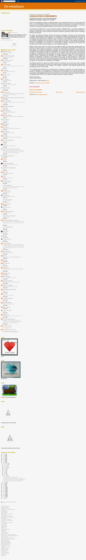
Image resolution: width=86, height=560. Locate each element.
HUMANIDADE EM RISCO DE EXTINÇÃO (11, 128)
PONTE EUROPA (7, 51)
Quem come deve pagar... (8, 252)
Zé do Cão (5, 293)
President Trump (6, 217)
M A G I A (5, 144)
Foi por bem (5, 127)
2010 (4, 492)
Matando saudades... (7, 182)
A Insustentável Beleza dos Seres (11, 220)
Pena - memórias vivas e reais (8, 539)
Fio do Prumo (4, 523)
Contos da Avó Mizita (8, 163)
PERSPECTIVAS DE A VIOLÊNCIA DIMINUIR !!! (13, 480)
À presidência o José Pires (9, 329)
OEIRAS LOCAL (6, 273)
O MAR (4, 264)
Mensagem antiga (80, 92)
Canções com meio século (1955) (10, 84)
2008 (4, 495)
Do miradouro (14, 6)
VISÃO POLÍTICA (7, 110)
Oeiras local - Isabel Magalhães (8, 534)
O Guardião (5, 70)
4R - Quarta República (8, 140)
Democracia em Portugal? (9, 215)
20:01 (48, 80)
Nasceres (5, 75)
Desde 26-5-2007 (14, 45)
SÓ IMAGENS (6, 124)
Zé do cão (3, 554)
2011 (4, 491)
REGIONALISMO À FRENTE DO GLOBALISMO (13, 478)
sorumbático (6, 79)
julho (5, 469)
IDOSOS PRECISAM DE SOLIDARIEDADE (12, 257)
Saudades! (5, 232)
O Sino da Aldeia (5, 532)
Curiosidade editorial (7, 80)
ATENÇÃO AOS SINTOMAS (8, 132)
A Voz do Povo (4, 507)
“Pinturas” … (5, 141)
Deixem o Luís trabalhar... (8, 52)
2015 (4, 486)
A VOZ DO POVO (7, 243)
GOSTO (4, 208)
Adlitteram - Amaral (5, 508)
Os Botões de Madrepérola (9, 167)
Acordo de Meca (6, 61)
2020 (4, 459)
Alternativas (6, 267)
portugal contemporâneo (9, 55)
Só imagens (4, 551)
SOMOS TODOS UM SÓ (8, 177)
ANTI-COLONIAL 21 (7, 185)
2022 (4, 456)
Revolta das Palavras (6, 543)
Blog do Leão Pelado (8, 280)
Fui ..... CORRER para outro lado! (10, 277)
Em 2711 (5, 235)
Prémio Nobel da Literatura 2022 (9, 145)
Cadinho (5, 159)
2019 (4, 460)
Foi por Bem (4, 524)
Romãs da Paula (5, 544)
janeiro (5, 482)
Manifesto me (6, 314)
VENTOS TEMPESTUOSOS (9, 196)
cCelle (4, 176)
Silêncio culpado (5, 549)
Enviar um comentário (36, 89)
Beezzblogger (4, 512)
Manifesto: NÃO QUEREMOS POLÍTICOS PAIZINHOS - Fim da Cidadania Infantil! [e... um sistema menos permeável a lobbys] (12, 321)
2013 (4, 290)
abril (5, 473)
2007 (4, 496)
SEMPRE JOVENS (7, 115)
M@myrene (5, 231)
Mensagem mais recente (36, 92)
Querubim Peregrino (5, 542)
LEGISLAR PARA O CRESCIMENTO (43, 16)
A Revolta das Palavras (8, 211)
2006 (4, 498)
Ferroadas (3, 521)
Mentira (3, 528)
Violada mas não (5, 553)
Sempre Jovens (4, 548)
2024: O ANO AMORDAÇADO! (9, 112)
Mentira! (5, 255)
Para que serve (4, 536)
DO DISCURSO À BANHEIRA (9, 71)
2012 (4, 490)
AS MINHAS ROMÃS (8, 298)
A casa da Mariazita (5, 506)
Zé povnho (3, 555)
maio (5, 472)
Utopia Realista (6, 276)
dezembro (6, 463)
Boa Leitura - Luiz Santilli (7, 513)
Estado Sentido (6, 87)
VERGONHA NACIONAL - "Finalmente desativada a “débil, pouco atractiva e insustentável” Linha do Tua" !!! (13, 223)
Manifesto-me (4, 526)
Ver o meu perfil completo (7, 40)
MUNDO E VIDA (6, 190)
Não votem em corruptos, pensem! (11, 149)
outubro (5, 466)
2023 (4, 455)
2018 (4, 462)
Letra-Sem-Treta (7, 327)
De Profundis (4, 514)
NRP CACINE (6, 263)
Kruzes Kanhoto (7, 64)
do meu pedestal (7, 204)
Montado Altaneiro (5, 529)
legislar (43, 82)
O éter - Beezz (4, 533)
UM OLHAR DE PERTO (8, 106)
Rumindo (5, 260)
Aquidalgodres (4, 511)
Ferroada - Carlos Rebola (7, 520)
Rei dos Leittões (7, 74)
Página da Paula (5, 540)
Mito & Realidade (7, 100)
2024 (4, 454)
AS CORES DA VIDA (8, 227)
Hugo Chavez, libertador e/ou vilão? (10, 286)
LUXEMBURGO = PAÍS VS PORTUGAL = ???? (12, 315)
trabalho (47, 82)
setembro (6, 467)
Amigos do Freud (7, 239)
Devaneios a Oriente (8, 60)
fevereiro (5, 475)
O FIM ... (4, 311)
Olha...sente (5, 107)
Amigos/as (5, 228)
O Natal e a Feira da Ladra (8, 295)
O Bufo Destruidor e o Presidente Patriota (11, 282)
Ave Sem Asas (6, 207)
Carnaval (5, 240)
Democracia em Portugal (6, 516)
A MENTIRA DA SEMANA (8, 173)
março (5, 474)
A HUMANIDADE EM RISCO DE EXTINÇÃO (12, 137)
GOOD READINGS (7, 302)
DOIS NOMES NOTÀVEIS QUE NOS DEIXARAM (13, 116)
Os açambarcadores (7, 212)
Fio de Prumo (6, 119)
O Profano (3, 531)
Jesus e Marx (5, 120)
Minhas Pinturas (7, 307)
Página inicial (59, 92)
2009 (4, 494)
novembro (6, 464)
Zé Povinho (5, 172)
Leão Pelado (4, 525)
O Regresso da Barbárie (8, 57)
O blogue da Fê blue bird (8, 155)
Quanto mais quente (5, 541)
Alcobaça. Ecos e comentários (8, 509)
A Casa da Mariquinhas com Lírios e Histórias (14, 97)
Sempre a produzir (5, 547)
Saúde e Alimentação (6, 545)
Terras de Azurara (5, 552)
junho (5, 470)
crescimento (38, 82)
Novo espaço (5, 299)
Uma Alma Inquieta (6, 200)
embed (4, 169)
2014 (4, 487)
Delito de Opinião (7, 83)
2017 (4, 483)
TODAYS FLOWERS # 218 (8, 304)
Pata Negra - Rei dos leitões (7, 537)
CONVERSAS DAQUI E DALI (9, 289)
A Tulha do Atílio (6, 251)
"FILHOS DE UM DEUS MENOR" (10, 331)
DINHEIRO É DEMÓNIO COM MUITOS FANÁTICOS (14, 479)
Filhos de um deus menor (7, 522)
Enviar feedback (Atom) (41, 94)
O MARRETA (6, 195)
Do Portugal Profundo (6, 519)
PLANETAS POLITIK (7, 285)
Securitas (3, 546)
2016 (4, 484)
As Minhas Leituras (7, 325)
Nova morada (5, 89)
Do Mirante (5, 135)
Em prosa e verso (7, 180)
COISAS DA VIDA (6, 192)
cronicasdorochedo (7, 199)
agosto (5, 468)
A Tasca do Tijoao (7, 310)
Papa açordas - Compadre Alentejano (9, 535)
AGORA (4, 160)
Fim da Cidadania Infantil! (9, 319)
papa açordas (6, 92)
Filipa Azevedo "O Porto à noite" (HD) (10, 164)
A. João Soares (13, 32)
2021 (4, 458)
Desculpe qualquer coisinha (7, 517)
